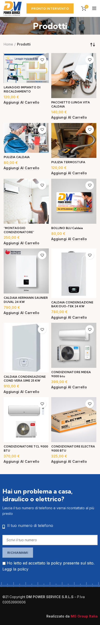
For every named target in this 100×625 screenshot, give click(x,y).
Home (8, 44)
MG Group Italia (84, 616)
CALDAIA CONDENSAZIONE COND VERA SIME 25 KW (25, 379)
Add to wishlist (42, 59)
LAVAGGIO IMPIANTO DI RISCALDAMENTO (22, 89)
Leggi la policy (15, 569)
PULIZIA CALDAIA (17, 157)
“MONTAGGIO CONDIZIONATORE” (19, 230)
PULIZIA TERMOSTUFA (68, 162)
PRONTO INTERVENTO (50, 8)
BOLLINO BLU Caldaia (67, 228)
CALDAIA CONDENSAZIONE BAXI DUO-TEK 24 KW (72, 304)
